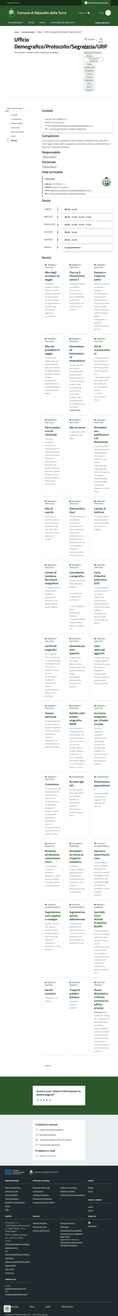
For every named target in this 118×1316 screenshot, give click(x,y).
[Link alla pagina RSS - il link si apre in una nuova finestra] (88, 12)
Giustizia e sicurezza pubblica (44, 1202)
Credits (48, 1306)
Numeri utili (9, 1272)
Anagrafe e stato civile (41, 1187)
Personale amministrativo (15, 1202)
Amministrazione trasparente (71, 1233)
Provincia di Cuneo (40, 1226)
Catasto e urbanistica (41, 1195)
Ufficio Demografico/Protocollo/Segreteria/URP (17, 1263)
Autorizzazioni (38, 1191)
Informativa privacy (67, 1223)
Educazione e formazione (42, 1198)
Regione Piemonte (13, 3)
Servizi (42, 22)
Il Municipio (50, 178)
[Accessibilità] (7, 1309)
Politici (7, 1206)
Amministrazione (15, 22)
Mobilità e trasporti (67, 1191)
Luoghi (90, 1206)
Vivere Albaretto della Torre (62, 22)
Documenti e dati (11, 1191)
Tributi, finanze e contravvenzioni (72, 1197)
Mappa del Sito (67, 1306)
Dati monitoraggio (12, 1306)
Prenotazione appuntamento (71, 1242)
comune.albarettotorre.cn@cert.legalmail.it (67, 128)
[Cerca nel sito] (107, 13)
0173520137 (58, 122)
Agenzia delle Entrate (41, 1230)
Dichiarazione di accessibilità (71, 1230)
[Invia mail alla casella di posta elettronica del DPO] (15, 1288)
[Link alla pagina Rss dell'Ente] (89, 1222)
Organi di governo (12, 1198)
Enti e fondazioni (11, 1195)
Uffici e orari (9, 1269)
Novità (31, 22)
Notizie (90, 1187)
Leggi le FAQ (65, 1236)
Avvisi (90, 1191)
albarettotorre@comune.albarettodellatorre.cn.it (72, 125)
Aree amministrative (13, 1187)
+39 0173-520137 (60, 187)
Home (16, 32)
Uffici (40, 32)
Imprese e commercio (68, 1187)
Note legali (64, 1226)
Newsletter (92, 1226)
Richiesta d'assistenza (68, 1245)
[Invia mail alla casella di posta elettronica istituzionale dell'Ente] (17, 1246)
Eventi (90, 1210)
